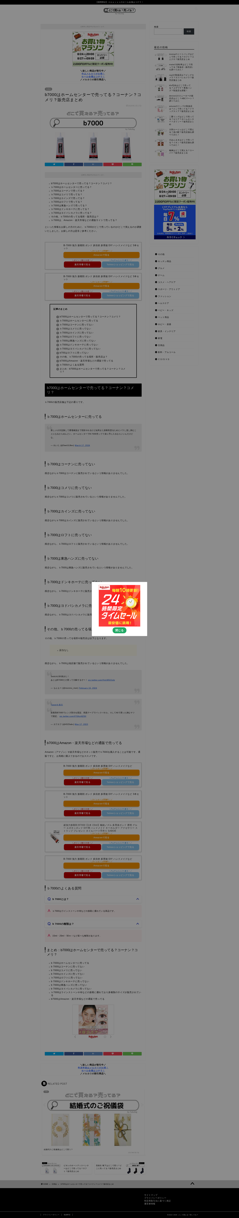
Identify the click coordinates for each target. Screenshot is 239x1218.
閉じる (119, 630)
